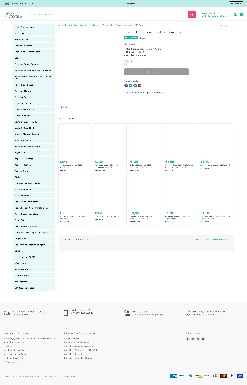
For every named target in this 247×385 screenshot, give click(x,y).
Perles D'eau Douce (24, 85)
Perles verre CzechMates (26, 201)
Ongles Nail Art (22, 238)
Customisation (22, 275)
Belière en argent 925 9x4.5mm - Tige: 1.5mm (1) (178, 217)
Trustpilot (131, 3)
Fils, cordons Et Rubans (26, 226)
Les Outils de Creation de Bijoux (30, 244)
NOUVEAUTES (21, 39)
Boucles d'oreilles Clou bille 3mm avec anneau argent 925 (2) (143, 217)
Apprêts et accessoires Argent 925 (86, 25)
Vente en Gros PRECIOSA (26, 122)
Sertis (17, 251)
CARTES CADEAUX (23, 45)
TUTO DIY (19, 33)
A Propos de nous (12, 362)
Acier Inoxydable (23, 140)
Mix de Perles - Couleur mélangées (31, 208)
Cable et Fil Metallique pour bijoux (31, 232)
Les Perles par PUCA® (25, 257)
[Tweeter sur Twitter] (130, 85)
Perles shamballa (23, 269)
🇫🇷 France (235, 4)
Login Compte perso (24, 27)
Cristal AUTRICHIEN (24, 103)
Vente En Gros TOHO (25, 128)
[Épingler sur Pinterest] (139, 85)
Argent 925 (20, 152)
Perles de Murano (23, 91)
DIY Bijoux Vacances (24, 288)
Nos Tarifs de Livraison (14, 350)
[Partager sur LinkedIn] (135, 85)
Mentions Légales (72, 338)
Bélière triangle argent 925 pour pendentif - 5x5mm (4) (142, 166)
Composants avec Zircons (27, 183)
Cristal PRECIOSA (23, 115)
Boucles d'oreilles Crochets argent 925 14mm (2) (73, 217)
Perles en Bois (21, 97)
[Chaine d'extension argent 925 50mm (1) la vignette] (64, 38)
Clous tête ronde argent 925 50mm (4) (110, 216)
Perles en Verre (22, 195)
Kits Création (21, 281)
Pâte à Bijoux (21, 263)
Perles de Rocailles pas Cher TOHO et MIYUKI (33, 77)
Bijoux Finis (20, 220)
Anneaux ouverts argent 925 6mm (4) (215, 165)
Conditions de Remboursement (78, 346)
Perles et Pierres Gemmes (27, 64)
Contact (7, 346)
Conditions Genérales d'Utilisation (79, 358)
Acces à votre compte (14, 342)
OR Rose (19, 177)
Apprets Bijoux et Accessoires (29, 134)
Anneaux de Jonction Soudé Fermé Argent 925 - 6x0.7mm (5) (179, 166)
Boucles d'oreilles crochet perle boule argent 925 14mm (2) (215, 217)
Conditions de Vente (73, 354)
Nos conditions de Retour (15, 354)
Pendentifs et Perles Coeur (27, 51)
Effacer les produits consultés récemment (213, 240)
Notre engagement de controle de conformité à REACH (29, 338)
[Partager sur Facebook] (126, 85)
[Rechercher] (192, 14)
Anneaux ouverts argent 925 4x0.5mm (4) (71, 166)
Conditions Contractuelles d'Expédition (82, 350)
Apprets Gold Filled (24, 158)
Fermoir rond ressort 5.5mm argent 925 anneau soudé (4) (108, 166)
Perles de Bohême (23, 189)
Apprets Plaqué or (23, 165)
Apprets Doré (21, 171)
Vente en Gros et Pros (14, 358)
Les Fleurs (19, 58)
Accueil (62, 25)
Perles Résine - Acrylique (26, 214)
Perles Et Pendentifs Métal (27, 146)
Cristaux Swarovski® (24, 109)
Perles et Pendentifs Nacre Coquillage (33, 70)
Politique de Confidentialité (76, 342)
